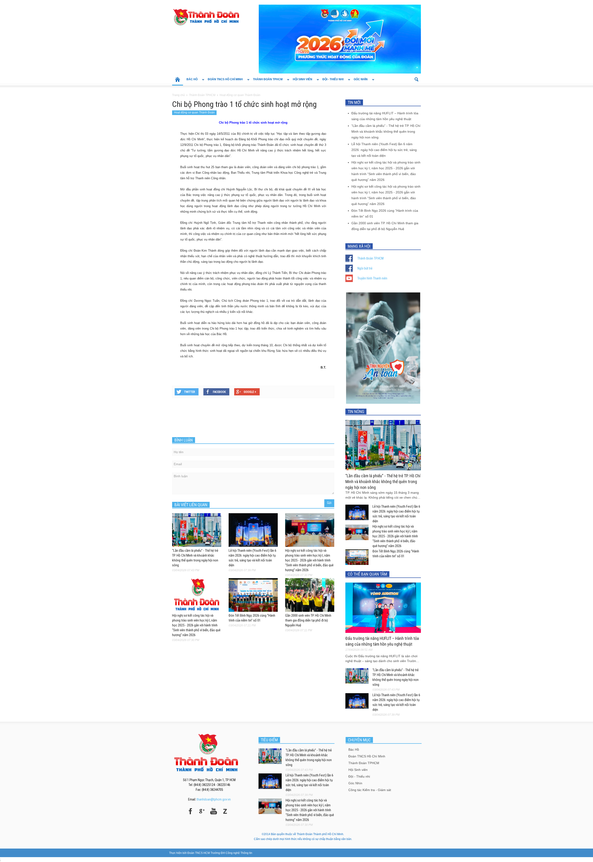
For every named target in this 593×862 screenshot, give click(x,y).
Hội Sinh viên (300, 82)
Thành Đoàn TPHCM (266, 82)
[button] (416, 79)
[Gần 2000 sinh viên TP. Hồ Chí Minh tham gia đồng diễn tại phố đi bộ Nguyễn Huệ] (309, 595)
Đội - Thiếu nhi (331, 82)
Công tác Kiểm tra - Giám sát (369, 790)
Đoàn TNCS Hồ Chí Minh (223, 82)
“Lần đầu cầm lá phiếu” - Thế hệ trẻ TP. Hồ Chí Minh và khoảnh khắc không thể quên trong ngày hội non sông (385, 131)
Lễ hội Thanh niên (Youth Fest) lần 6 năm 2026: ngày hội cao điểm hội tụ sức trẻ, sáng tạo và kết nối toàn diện (384, 149)
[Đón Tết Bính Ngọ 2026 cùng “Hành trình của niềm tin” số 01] (253, 595)
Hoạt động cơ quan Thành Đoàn (194, 112)
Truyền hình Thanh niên (372, 278)
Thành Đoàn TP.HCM (370, 258)
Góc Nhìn (359, 82)
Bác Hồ (190, 82)
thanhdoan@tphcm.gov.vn (214, 799)
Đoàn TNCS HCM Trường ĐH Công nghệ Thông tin (219, 853)
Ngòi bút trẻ (364, 268)
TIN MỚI (354, 102)
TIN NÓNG (356, 411)
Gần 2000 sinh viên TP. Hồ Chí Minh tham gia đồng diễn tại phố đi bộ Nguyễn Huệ (308, 620)
